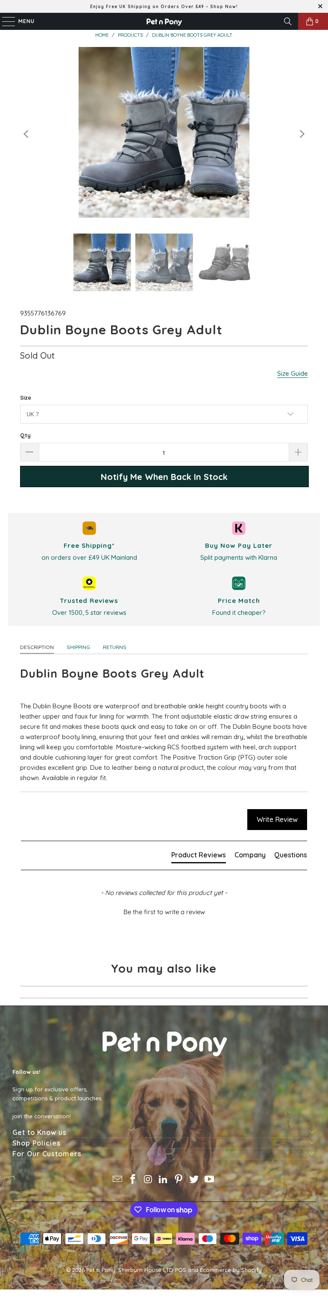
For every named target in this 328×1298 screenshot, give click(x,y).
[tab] (198, 856)
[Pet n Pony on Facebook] (133, 1180)
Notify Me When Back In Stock (164, 476)
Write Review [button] (277, 819)
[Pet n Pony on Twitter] (194, 1180)
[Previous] (26, 134)
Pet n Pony (100, 1269)
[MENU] (4, 21)
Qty (25, 435)
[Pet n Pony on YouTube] (209, 1180)
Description (37, 647)
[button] (164, 910)
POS (180, 1269)
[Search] (288, 21)
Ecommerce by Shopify (231, 1269)
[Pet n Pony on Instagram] (148, 1180)
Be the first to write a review (164, 912)
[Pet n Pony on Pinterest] (179, 1180)
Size (25, 397)
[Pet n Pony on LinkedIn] (163, 1180)
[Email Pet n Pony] (117, 1180)
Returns (114, 647)
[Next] (301, 134)
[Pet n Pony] (164, 21)
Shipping (78, 647)
